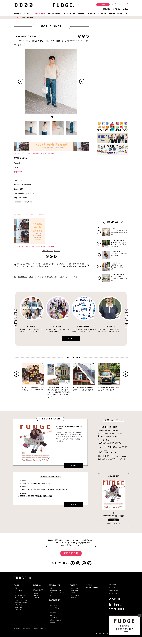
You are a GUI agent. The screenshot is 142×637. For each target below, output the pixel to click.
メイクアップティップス (57, 595)
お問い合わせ (26, 629)
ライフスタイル (54, 606)
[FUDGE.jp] (66, 5)
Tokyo (100, 436)
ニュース (17, 593)
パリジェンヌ (105, 440)
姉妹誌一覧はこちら (113, 523)
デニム (121, 427)
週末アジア (53, 613)
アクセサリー (18, 610)
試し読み (113, 520)
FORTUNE (91, 13)
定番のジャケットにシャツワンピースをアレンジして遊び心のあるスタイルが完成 (71, 265)
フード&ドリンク (54, 608)
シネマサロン (53, 618)
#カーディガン (48, 250)
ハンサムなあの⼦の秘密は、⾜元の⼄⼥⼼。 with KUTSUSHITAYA (34, 153)
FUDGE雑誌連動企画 (104, 431)
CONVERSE (108, 436)
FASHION (17, 13)
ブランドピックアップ (21, 600)
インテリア (102, 447)
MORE (73, 465)
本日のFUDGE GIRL (121, 456)
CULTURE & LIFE (69, 13)
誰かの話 (52, 622)
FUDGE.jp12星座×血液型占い (110, 443)
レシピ (73, 593)
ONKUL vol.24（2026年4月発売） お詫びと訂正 (36, 496)
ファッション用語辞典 (21, 603)
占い (100, 451)
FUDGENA (81, 13)
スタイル (116, 436)
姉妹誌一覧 (112, 587)
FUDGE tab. (27, 13)
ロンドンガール (106, 456)
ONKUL (112, 433)
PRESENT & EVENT (116, 13)
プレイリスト (53, 615)
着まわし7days (19, 607)
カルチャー (53, 603)
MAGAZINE (102, 13)
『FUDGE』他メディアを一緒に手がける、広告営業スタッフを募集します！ (45, 490)
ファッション (74, 588)
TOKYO (16, 17)
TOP (15, 277)
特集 (16, 588)
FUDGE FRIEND (107, 427)
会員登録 (102, 5)
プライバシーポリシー (39, 629)
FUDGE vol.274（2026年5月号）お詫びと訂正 (35, 483)
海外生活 (73, 598)
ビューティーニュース (56, 590)
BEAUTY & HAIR (54, 13)
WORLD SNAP (40, 13)
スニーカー (119, 433)
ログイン (121, 5)
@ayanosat (18, 171)
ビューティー (74, 590)
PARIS (23, 17)
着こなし (110, 451)
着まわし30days (103, 433)
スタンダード (18, 605)
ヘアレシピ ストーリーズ (57, 593)
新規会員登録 (70, 553)
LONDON (30, 17)
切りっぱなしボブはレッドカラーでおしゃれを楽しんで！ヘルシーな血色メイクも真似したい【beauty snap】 (36, 265)
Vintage (112, 447)
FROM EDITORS (113, 590)
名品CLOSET (18, 590)
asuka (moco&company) (35, 215)
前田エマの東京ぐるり (56, 620)
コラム (52, 610)
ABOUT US (17, 629)
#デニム (57, 250)
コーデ (123, 447)
